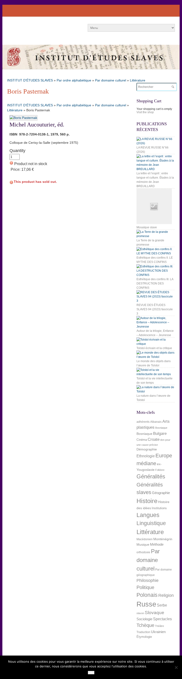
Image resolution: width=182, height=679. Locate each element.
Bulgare (160, 433)
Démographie (146, 449)
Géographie (161, 493)
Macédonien (144, 539)
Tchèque (145, 625)
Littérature (137, 80)
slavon (140, 613)
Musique (142, 544)
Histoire (146, 501)
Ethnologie (145, 456)
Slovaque (154, 612)
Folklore (159, 469)
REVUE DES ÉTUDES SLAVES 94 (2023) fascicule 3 (154, 309)
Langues (147, 515)
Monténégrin (162, 539)
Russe (146, 604)
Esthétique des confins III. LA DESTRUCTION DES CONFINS (154, 283)
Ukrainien (158, 632)
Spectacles (162, 619)
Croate (153, 439)
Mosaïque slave (146, 227)
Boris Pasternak (28, 91)
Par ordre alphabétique (74, 80)
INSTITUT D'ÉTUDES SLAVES (30, 80)
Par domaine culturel (110, 80)
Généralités (150, 476)
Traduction (143, 632)
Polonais (147, 595)
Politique (145, 587)
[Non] (176, 667)
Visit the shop (145, 112)
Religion (166, 595)
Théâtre (159, 626)
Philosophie (147, 580)
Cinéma (141, 439)
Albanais (156, 421)
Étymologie (144, 637)
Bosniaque (161, 427)
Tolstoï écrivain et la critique (154, 348)
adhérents (143, 421)
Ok (91, 672)
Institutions (159, 508)
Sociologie (144, 619)
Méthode (157, 544)
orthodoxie (143, 552)
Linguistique (151, 523)
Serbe (162, 605)
